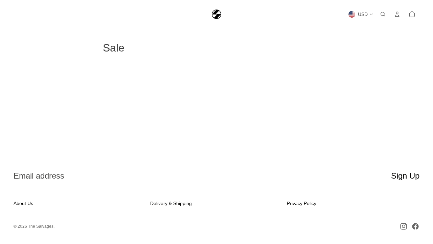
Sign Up (405, 175)
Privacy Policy (301, 203)
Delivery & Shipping (171, 203)
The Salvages (40, 226)
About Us (23, 203)
